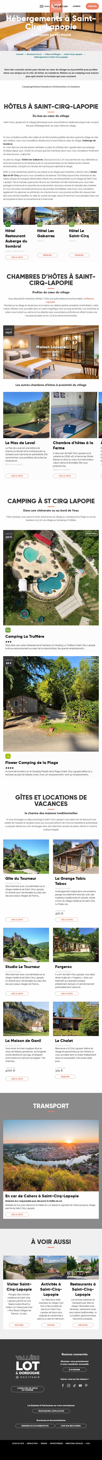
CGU (88, 1443)
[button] (61, 6)
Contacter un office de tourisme (27, 1389)
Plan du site (18, 1443)
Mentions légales (74, 1443)
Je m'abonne (74, 1369)
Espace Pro (32, 1443)
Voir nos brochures (71, 1426)
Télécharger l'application (51, 1411)
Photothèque (56, 1443)
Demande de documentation (34, 1426)
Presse (44, 1443)
